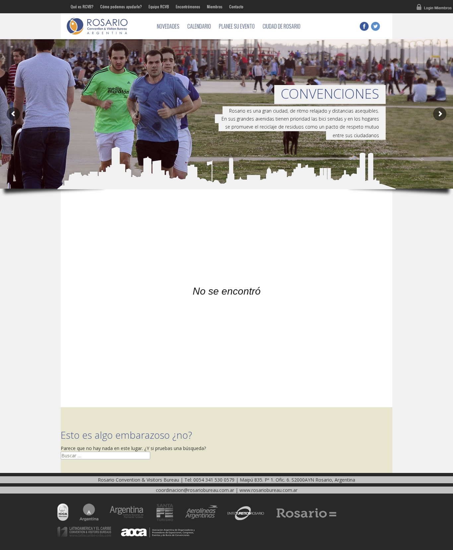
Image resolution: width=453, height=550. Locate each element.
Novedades (168, 26)
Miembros (215, 6)
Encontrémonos (188, 6)
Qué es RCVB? (82, 6)
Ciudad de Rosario (281, 26)
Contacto (236, 6)
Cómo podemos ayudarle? (121, 6)
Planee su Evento (237, 26)
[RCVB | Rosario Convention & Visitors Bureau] (107, 26)
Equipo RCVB (159, 6)
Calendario (199, 26)
